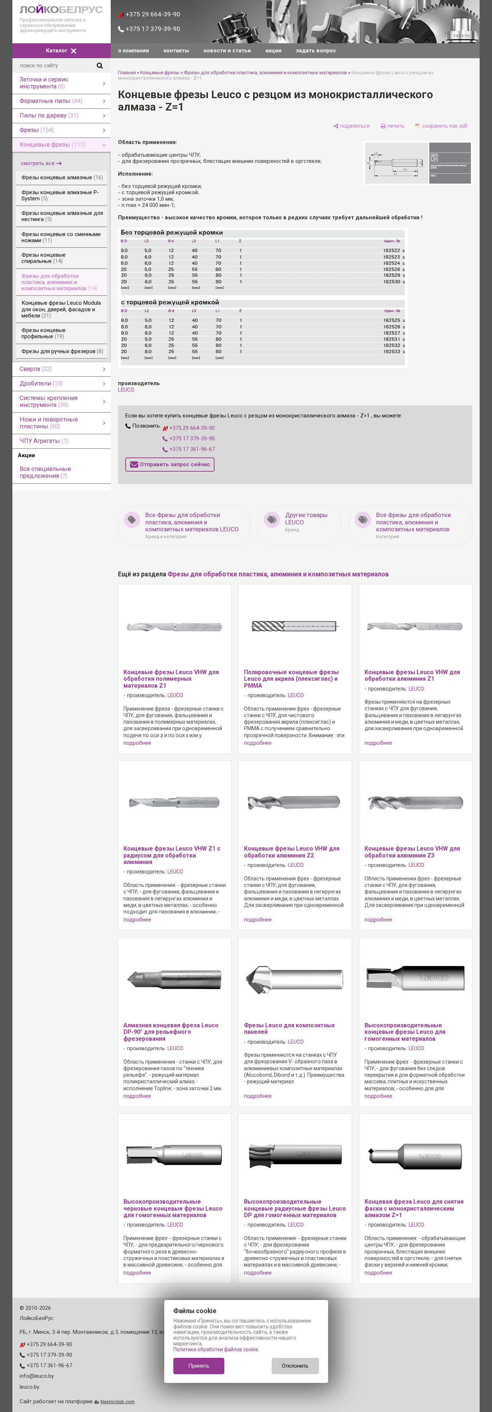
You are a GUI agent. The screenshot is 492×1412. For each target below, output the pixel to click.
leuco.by (29, 1387)
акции (273, 50)
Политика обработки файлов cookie (215, 1349)
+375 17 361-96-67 (191, 449)
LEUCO (126, 390)
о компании (133, 50)
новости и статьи (227, 50)
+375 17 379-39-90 (152, 28)
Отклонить (295, 1366)
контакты (176, 50)
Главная (127, 72)
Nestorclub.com (118, 1401)
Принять (198, 1366)
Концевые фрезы (160, 72)
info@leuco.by (37, 1376)
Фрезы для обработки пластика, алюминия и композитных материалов (265, 72)
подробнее (137, 743)
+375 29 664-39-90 (152, 14)
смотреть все (38, 163)
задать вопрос (316, 50)
